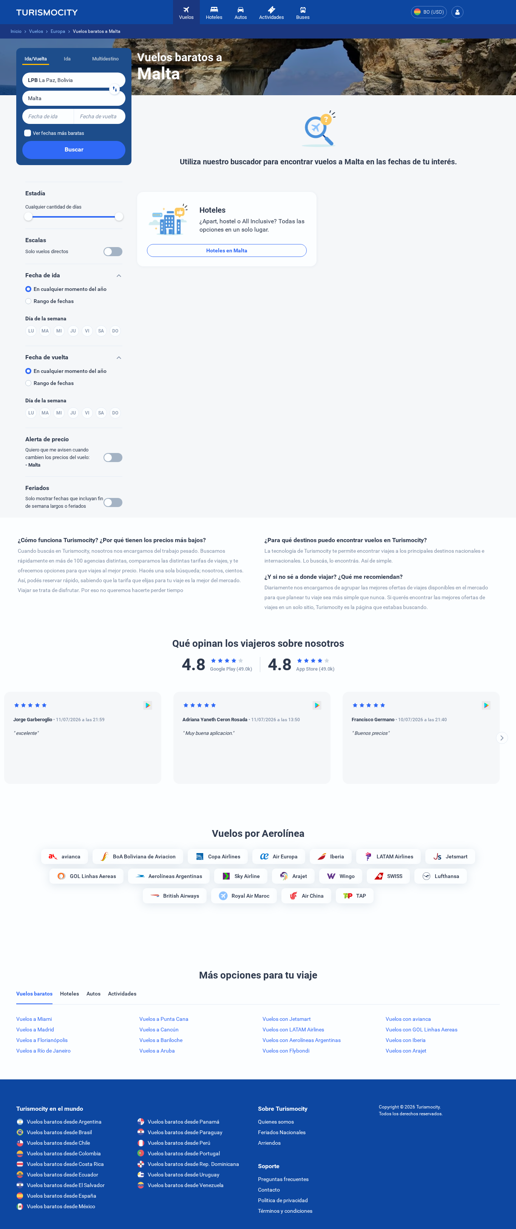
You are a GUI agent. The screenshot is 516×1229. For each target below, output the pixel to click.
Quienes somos (276, 1122)
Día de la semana (45, 318)
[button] (457, 12)
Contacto (269, 1190)
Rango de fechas (54, 301)
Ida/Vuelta (36, 59)
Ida (67, 59)
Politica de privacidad (283, 1200)
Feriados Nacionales (282, 1132)
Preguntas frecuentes (283, 1179)
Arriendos (269, 1143)
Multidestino (105, 59)
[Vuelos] (46, 12)
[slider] (28, 216)
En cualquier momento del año (70, 289)
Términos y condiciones (285, 1211)
